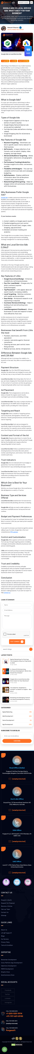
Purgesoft (10, 1030)
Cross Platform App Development (11, 963)
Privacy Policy (5, 942)
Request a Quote (23, 2)
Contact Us (4, 912)
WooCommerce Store (7, 975)
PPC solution (14, 532)
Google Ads (4, 197)
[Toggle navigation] (31, 2)
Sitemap (3, 915)
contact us (7, 592)
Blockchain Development (9, 959)
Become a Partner (6, 906)
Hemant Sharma (13, 27)
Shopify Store (5, 972)
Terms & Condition (7, 945)
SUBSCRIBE (17, 741)
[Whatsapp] (5, 1049)
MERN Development (7, 969)
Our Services (5, 939)
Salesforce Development (9, 966)
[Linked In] (20, 27)
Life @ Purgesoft (6, 933)
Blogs (3, 936)
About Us (4, 930)
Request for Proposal (8, 903)
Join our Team (5, 909)
